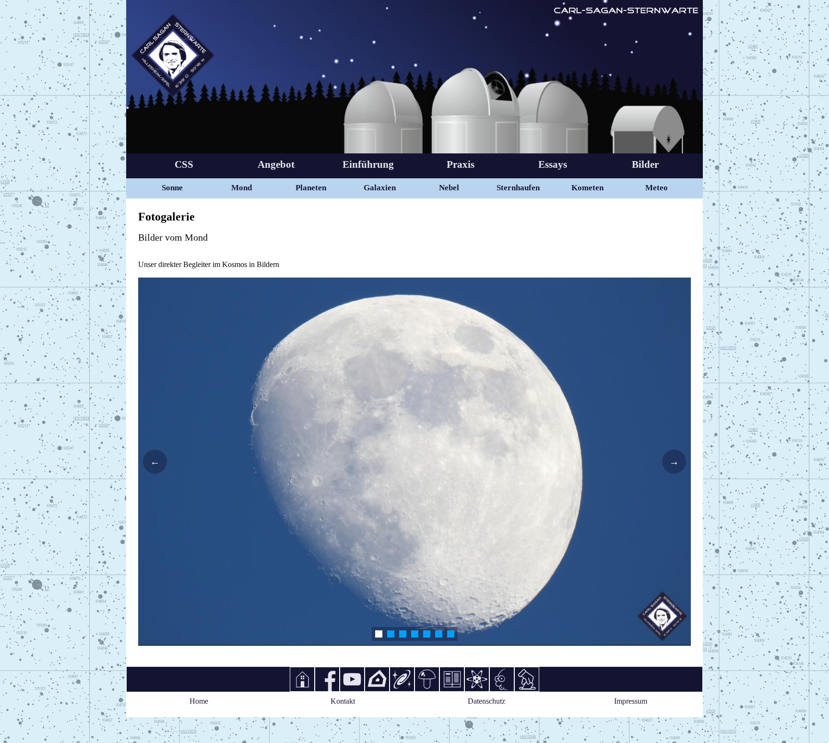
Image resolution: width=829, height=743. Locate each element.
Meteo (656, 187)
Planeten (311, 187)
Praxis (460, 164)
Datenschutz (486, 701)
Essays (552, 164)
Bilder (645, 164)
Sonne (172, 187)
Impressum (630, 701)
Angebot (276, 164)
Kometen (587, 187)
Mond (241, 187)
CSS (184, 164)
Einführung (368, 164)
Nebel (449, 187)
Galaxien (380, 187)
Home (198, 701)
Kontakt (343, 701)
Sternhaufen (518, 187)
